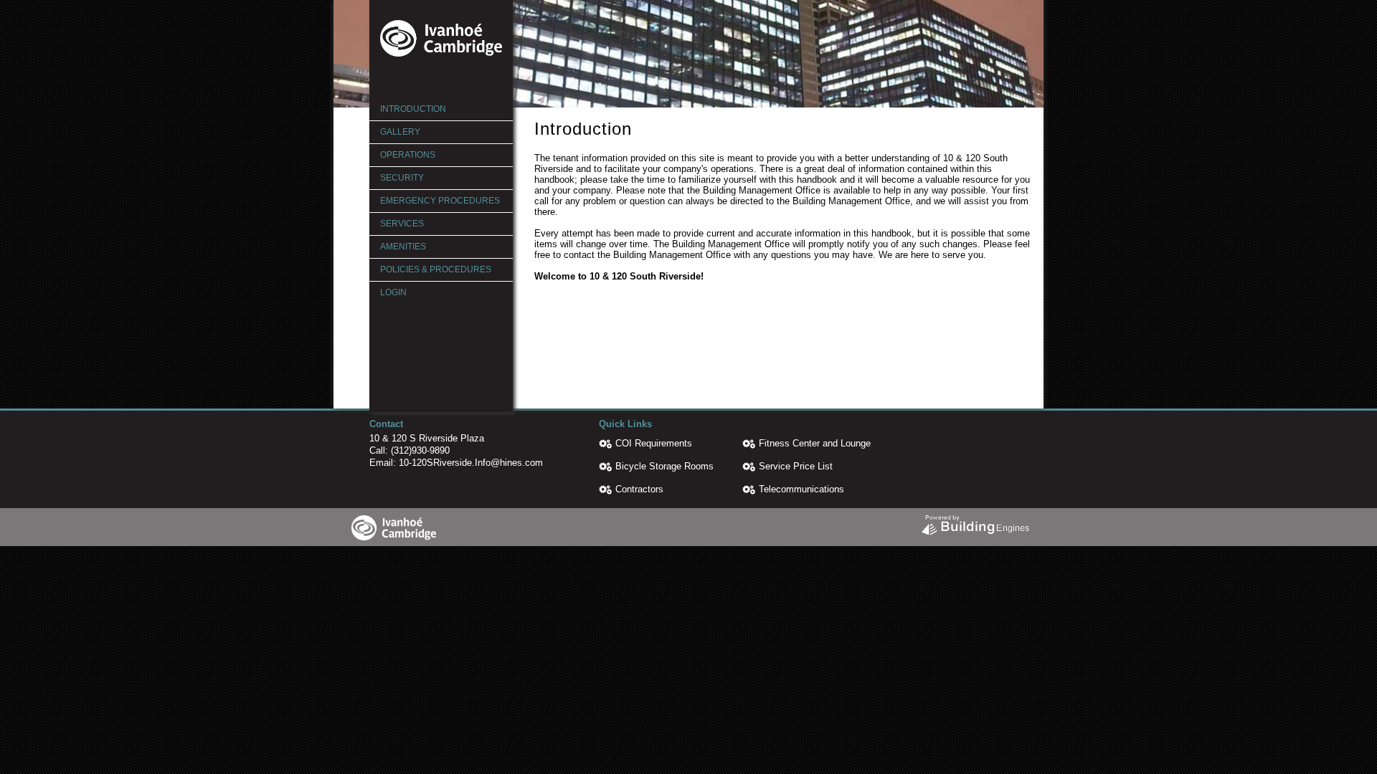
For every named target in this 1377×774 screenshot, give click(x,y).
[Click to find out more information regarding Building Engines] (975, 521)
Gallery (400, 132)
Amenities (403, 247)
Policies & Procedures (435, 269)
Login (393, 292)
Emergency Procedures (440, 201)
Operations (407, 155)
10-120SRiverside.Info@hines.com (471, 462)
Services (402, 224)
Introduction (413, 109)
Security (402, 178)
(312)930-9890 (420, 450)
